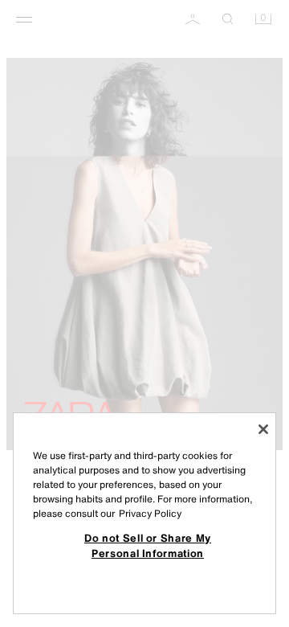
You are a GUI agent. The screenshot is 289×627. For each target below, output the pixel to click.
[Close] (263, 429)
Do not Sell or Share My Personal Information (147, 545)
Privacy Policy (150, 513)
